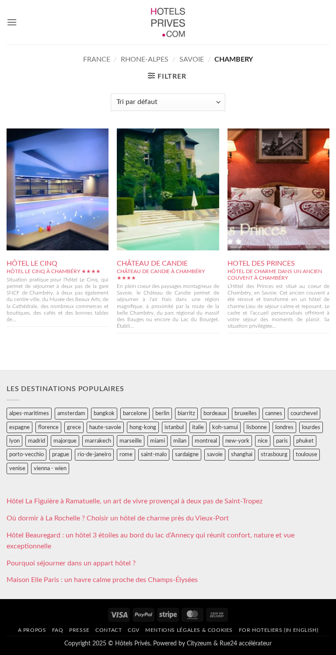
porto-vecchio (26, 454)
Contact (108, 630)
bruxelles (245, 413)
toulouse (306, 454)
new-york (237, 441)
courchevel (304, 413)
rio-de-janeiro (94, 454)
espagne (19, 427)
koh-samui (225, 427)
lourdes (311, 427)
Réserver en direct (57, 170)
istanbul (174, 427)
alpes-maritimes (29, 413)
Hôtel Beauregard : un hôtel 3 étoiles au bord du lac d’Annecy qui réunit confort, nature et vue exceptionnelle (150, 541)
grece (74, 427)
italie (198, 427)
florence (48, 427)
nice (263, 441)
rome (126, 454)
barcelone (135, 413)
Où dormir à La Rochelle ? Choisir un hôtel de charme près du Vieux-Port (118, 518)
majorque (65, 441)
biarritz (186, 413)
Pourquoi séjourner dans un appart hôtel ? (71, 563)
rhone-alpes (144, 59)
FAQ (57, 630)
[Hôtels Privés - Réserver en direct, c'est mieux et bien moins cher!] (168, 22)
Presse (79, 630)
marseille (130, 441)
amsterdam (71, 413)
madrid (36, 441)
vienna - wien (50, 468)
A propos (32, 630)
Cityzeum (199, 643)
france (96, 59)
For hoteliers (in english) (278, 630)
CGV (134, 630)
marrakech (98, 441)
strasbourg (274, 454)
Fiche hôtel (57, 190)
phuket (305, 441)
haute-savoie (105, 427)
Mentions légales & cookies (189, 630)
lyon (14, 441)
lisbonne (256, 427)
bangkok (104, 413)
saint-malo (154, 454)
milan (179, 441)
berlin (162, 413)
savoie (191, 59)
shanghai (241, 454)
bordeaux (214, 413)
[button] (12, 22)
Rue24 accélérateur (246, 643)
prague (60, 454)
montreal (206, 441)
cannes (273, 413)
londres (284, 427)
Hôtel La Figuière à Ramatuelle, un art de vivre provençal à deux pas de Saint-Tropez (134, 501)
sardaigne (187, 454)
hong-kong (143, 427)
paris (282, 441)
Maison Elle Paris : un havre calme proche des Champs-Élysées (102, 579)
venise (17, 468)
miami (157, 441)
